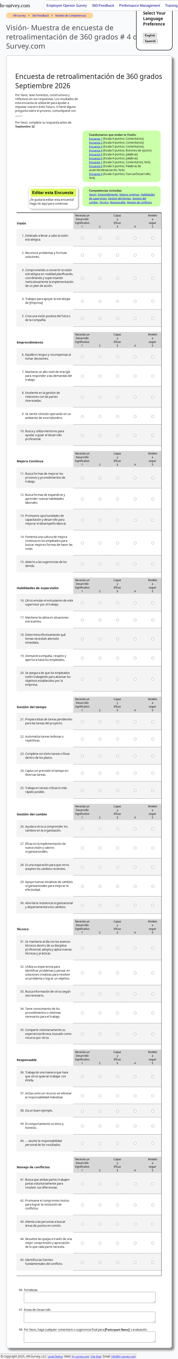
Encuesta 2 (95, 143)
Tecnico (104, 202)
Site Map (96, 1356)
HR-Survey (19, 15)
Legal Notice (55, 1356)
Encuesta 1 (95, 139)
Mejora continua (129, 194)
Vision (92, 194)
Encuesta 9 (95, 174)
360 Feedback (40, 15)
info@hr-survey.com (123, 1356)
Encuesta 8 (95, 166)
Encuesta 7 (95, 162)
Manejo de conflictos (139, 202)
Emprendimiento (108, 194)
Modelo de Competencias (70, 15)
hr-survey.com (80, 1356)
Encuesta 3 (95, 146)
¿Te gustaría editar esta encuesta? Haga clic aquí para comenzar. (52, 198)
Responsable (117, 202)
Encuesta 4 (95, 150)
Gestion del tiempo (119, 198)
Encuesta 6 (95, 158)
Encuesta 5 (95, 154)
